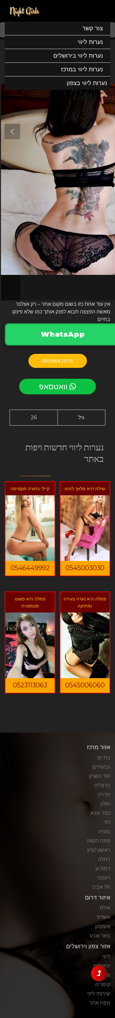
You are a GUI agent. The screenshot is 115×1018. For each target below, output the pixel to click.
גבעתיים (101, 767)
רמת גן (103, 868)
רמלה (104, 859)
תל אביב (101, 887)
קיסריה (102, 984)
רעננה (103, 878)
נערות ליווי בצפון (87, 83)
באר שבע (100, 936)
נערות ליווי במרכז (82, 69)
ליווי (106, 957)
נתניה (104, 831)
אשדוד (103, 917)
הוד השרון (99, 776)
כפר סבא (100, 813)
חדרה (104, 795)
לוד (106, 822)
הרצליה (102, 785)
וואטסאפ (54, 386)
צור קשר (92, 28)
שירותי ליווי (98, 994)
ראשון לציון (98, 850)
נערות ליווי (90, 42)
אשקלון (102, 926)
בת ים (103, 758)
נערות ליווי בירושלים (78, 55)
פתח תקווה (98, 841)
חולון (105, 804)
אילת (105, 908)
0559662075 (57, 361)
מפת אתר (99, 1003)
